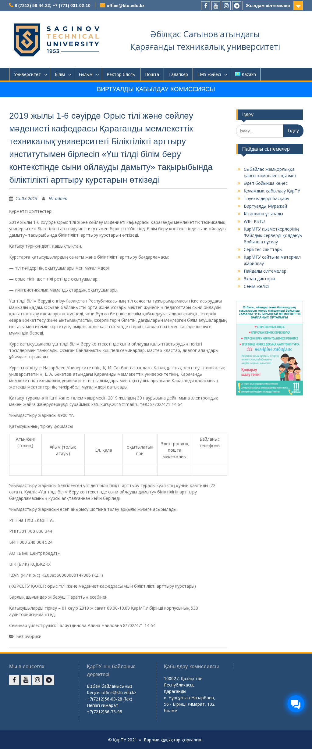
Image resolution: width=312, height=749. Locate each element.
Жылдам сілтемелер (268, 5)
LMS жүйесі (209, 74)
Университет (27, 74)
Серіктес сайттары (263, 249)
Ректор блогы (121, 74)
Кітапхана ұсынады (263, 214)
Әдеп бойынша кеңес (266, 183)
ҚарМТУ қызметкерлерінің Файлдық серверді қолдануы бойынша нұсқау (273, 235)
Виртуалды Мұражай (265, 206)
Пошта (152, 74)
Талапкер (178, 74)
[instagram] (226, 5)
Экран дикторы (259, 278)
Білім (60, 74)
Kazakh (249, 74)
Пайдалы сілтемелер (265, 271)
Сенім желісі (256, 286)
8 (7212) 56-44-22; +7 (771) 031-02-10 (52, 5)
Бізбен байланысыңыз (110, 686)
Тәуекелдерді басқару (266, 198)
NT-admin (58, 198)
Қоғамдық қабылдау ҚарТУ (272, 191)
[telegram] (236, 5)
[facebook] (205, 5)
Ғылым (86, 74)
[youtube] (215, 5)
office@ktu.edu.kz (125, 5)
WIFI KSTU (254, 221)
